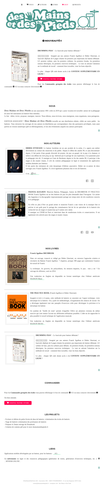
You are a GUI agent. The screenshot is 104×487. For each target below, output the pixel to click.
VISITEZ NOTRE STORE (52, 79)
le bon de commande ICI (63, 393)
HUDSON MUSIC (37, 324)
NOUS (31, 4)
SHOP (66, 4)
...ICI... (56, 453)
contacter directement (32, 87)
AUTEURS (43, 4)
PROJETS (77, 4)
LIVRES (55, 4)
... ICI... (33, 174)
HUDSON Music (36, 279)
